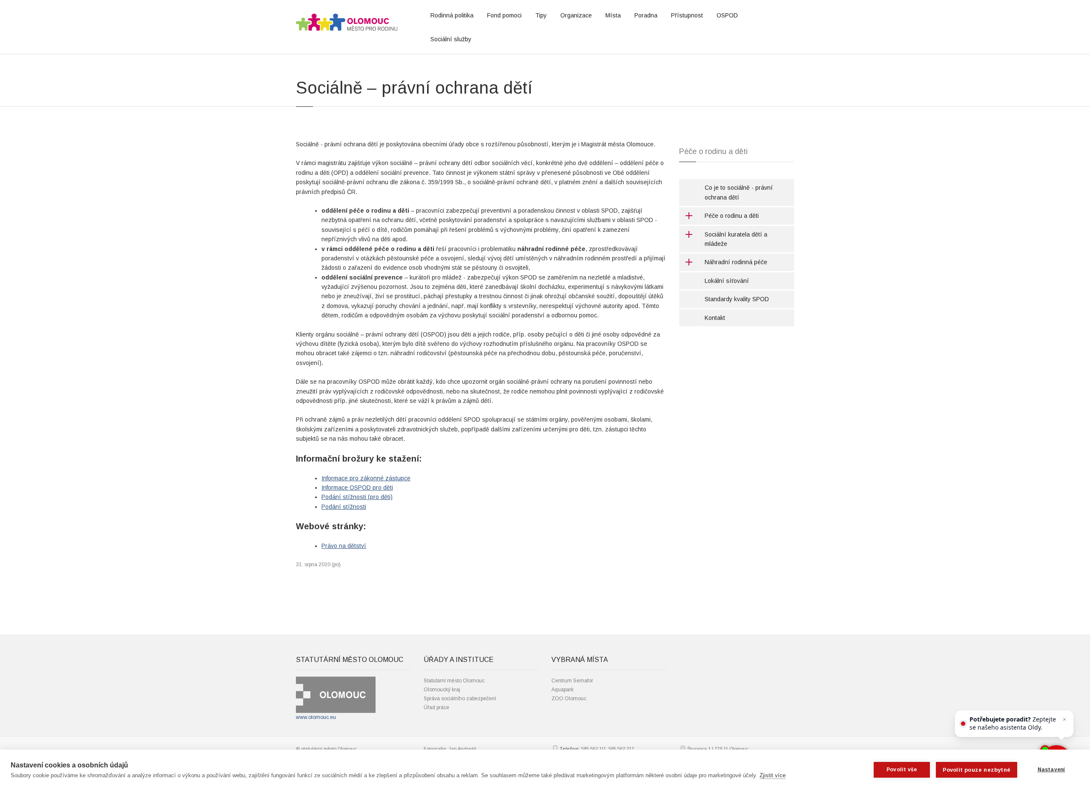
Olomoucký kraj (442, 690)
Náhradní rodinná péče (736, 262)
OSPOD (727, 15)
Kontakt (715, 317)
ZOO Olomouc (568, 699)
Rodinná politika (451, 15)
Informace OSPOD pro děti (357, 487)
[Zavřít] (1064, 719)
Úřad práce (436, 707)
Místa (613, 15)
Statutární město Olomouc (454, 681)
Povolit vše (901, 770)
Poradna (645, 15)
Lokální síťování (727, 280)
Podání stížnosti (343, 506)
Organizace (576, 15)
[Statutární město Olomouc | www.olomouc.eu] (336, 694)
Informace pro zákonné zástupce (365, 478)
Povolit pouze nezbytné (976, 770)
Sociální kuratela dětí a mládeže (736, 239)
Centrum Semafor (572, 681)
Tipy (541, 15)
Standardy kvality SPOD (737, 299)
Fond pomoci (504, 15)
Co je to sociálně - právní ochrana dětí (739, 192)
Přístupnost (687, 15)
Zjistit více (773, 775)
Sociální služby (450, 39)
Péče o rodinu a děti (732, 215)
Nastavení (1051, 770)
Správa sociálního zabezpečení (460, 699)
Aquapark (562, 690)
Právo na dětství (343, 545)
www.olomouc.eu (316, 717)
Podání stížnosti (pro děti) (357, 496)
